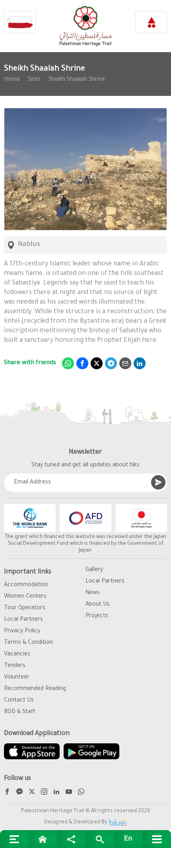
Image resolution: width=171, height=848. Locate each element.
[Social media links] (71, 839)
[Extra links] (14, 839)
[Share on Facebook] (82, 363)
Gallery (94, 570)
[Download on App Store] (32, 751)
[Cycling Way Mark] (151, 22)
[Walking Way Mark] (20, 22)
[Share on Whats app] (68, 363)
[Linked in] (56, 792)
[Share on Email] (125, 363)
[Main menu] (156, 839)
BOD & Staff (19, 712)
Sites (34, 80)
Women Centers (25, 597)
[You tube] (69, 792)
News (93, 593)
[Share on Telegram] (111, 363)
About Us (98, 605)
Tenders (14, 666)
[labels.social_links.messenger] (19, 792)
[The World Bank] (30, 518)
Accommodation (26, 585)
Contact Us (19, 701)
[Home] (43, 839)
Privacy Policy (22, 631)
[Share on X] (97, 363)
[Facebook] (7, 792)
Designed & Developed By (75, 822)
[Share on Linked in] (140, 363)
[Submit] (158, 482)
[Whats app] (81, 792)
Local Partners (23, 620)
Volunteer (16, 678)
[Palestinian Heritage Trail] (85, 26)
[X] (32, 792)
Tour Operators (24, 608)
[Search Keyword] (100, 839)
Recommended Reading (35, 689)
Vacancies (17, 654)
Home (12, 80)
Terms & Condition (28, 643)
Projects (97, 616)
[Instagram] (44, 792)
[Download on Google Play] (91, 751)
